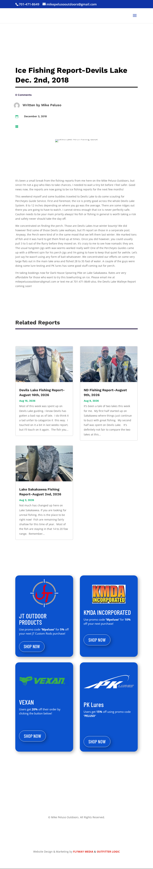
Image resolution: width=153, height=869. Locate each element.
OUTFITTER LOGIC (108, 851)
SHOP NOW (32, 646)
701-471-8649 (29, 4)
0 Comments (23, 94)
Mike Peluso (51, 105)
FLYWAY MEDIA (83, 851)
